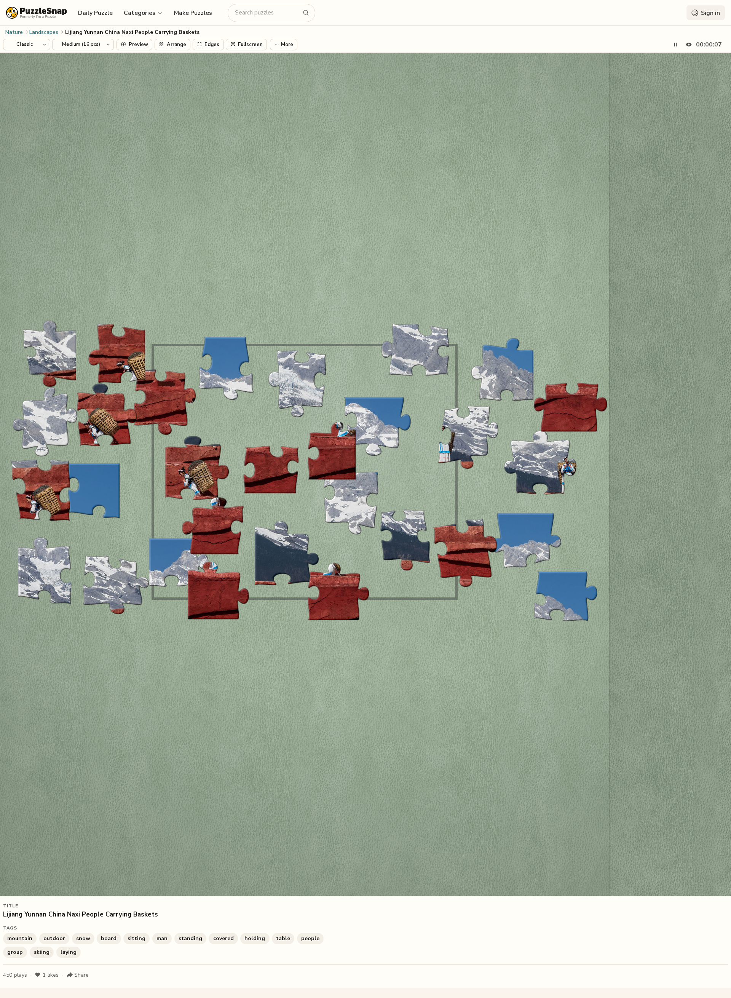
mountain (19, 938)
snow (83, 938)
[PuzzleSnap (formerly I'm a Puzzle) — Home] (36, 13)
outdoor (54, 938)
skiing (41, 952)
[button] (143, 12)
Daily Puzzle (95, 13)
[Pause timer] (675, 44)
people (310, 938)
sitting (136, 938)
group (15, 952)
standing (190, 938)
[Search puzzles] (306, 13)
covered (223, 938)
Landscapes (43, 32)
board (109, 938)
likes (51, 975)
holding (254, 938)
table (283, 938)
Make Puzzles (193, 13)
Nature (14, 32)
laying (69, 952)
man (162, 938)
